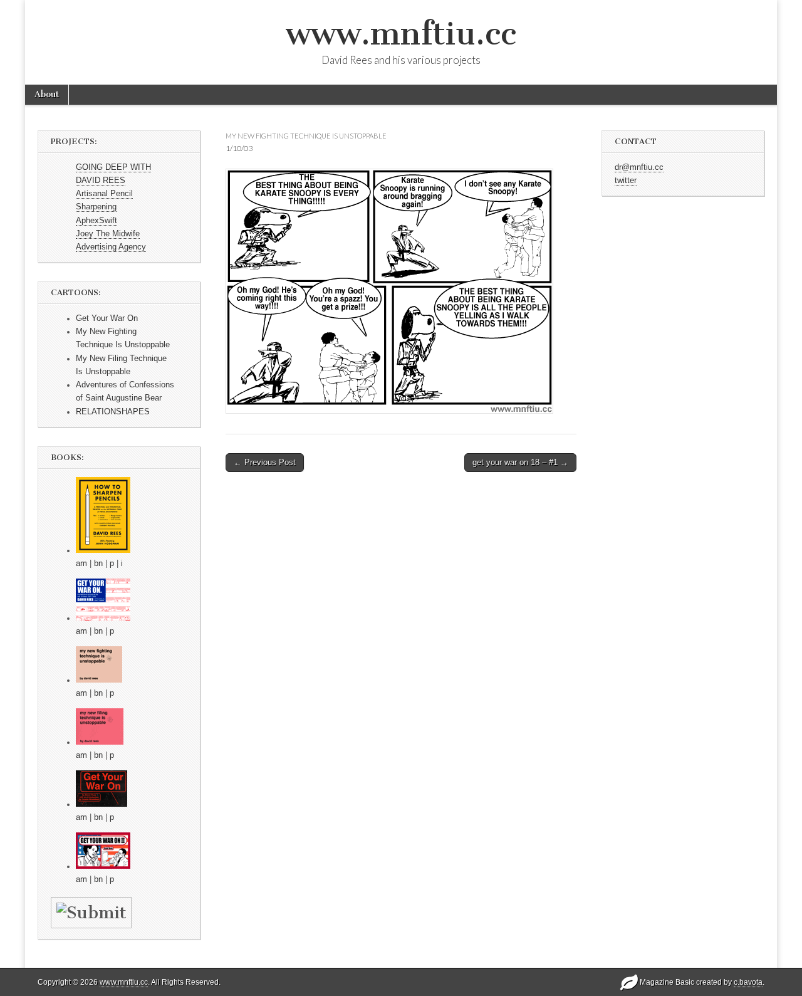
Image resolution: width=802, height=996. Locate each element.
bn (98, 563)
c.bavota (748, 982)
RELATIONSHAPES (113, 411)
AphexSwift (96, 220)
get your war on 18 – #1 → (520, 462)
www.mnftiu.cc (401, 33)
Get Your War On (107, 318)
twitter (626, 180)
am (81, 563)
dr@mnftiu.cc (639, 167)
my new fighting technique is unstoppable (306, 136)
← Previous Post (265, 462)
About (46, 94)
